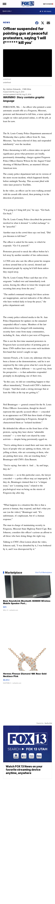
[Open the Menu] (4, 4)
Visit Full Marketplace (43, 572)
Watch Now (47, 4)
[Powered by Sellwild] (48, 723)
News (6, 22)
